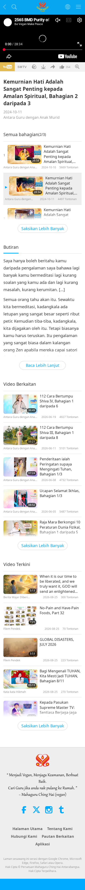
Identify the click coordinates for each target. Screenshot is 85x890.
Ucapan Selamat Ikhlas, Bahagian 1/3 (60, 493)
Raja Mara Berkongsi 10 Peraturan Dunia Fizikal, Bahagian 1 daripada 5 (60, 527)
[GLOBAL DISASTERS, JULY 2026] (20, 647)
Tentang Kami (60, 828)
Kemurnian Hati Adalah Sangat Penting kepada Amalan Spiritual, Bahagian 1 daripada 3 (61, 154)
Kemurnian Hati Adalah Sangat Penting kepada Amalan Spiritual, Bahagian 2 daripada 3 (59, 186)
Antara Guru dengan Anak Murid (31, 117)
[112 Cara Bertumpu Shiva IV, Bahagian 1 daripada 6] (20, 404)
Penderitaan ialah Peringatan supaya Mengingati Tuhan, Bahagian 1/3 (56, 466)
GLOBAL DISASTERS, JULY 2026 (57, 642)
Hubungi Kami (24, 836)
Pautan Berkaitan (58, 836)
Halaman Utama (27, 828)
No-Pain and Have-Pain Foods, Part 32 (59, 610)
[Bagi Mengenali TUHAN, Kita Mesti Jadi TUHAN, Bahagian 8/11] (20, 679)
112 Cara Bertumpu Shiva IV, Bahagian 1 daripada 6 (57, 401)
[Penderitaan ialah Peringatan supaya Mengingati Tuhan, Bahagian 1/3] (20, 467)
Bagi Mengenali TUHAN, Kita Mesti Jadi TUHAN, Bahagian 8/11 (60, 676)
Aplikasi (42, 844)
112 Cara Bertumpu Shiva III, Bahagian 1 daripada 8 (57, 432)
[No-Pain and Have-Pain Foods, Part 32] (20, 615)
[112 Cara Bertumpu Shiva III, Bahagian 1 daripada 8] (20, 435)
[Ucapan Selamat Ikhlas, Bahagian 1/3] (20, 498)
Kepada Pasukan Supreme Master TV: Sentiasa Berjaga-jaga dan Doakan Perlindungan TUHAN (58, 710)
